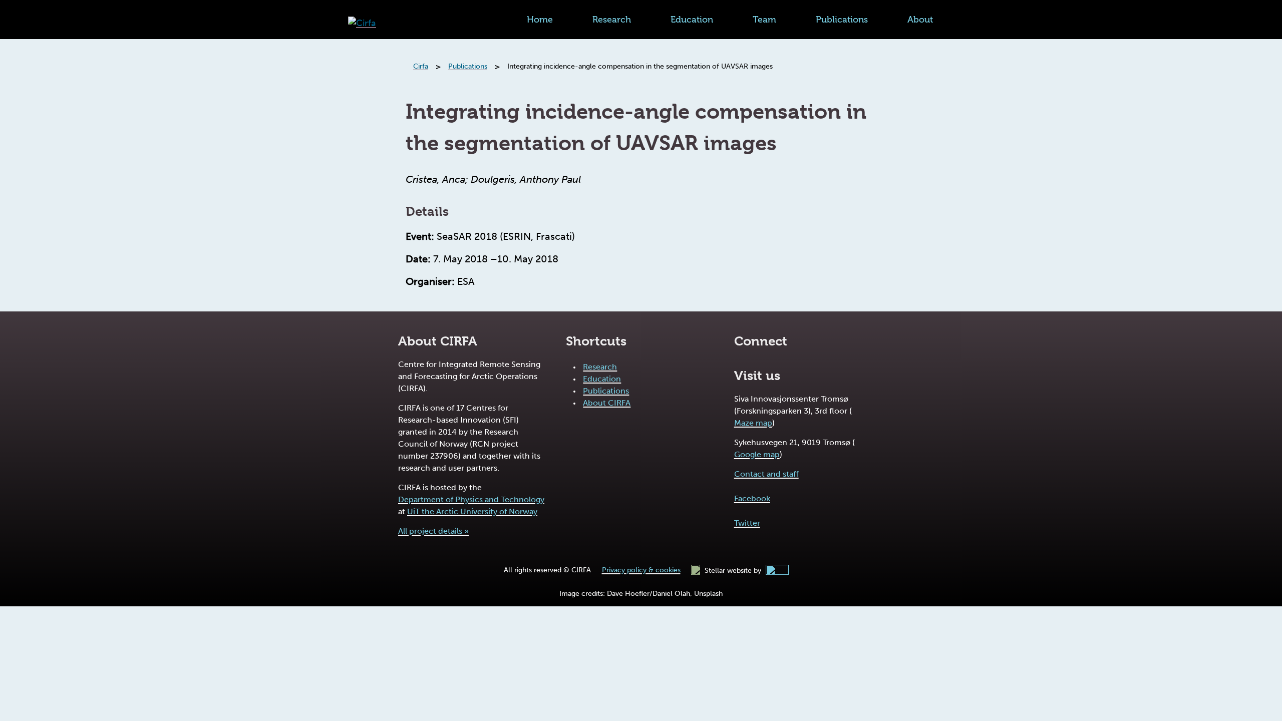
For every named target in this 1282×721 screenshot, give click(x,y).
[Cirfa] (362, 23)
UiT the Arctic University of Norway (472, 511)
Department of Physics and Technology (471, 499)
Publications (842, 19)
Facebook (752, 498)
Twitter (747, 523)
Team (764, 19)
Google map (757, 454)
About (920, 19)
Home (540, 19)
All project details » (433, 531)
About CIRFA (606, 403)
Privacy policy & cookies (641, 570)
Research (611, 19)
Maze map (753, 423)
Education (692, 19)
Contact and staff (766, 474)
